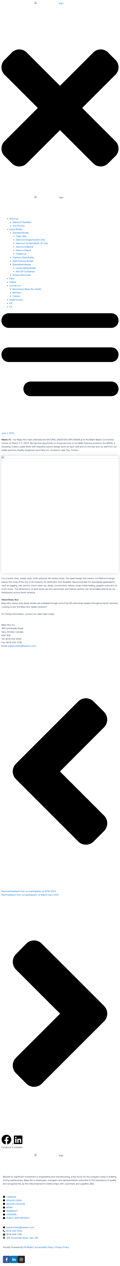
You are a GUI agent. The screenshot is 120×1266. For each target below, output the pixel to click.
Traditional (21, 254)
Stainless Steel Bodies (23, 257)
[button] (6, 1142)
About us (13, 218)
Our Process (19, 225)
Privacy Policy (62, 1247)
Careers (16, 296)
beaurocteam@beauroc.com (22, 646)
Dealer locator (16, 299)
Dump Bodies (16, 229)
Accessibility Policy (44, 1247)
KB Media (28, 1247)
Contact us (14, 285)
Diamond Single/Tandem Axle (30, 239)
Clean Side (21, 236)
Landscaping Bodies (26, 268)
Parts (11, 278)
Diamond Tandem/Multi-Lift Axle (32, 243)
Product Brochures (22, 275)
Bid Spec (17, 292)
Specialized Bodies (22, 264)
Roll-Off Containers (25, 271)
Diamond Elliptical (24, 247)
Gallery (12, 282)
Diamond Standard (22, 222)
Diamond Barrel (23, 250)
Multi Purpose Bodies (23, 261)
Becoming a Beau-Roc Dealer (27, 289)
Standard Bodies (21, 232)
